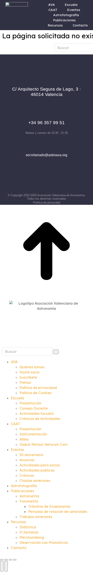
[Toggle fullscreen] (10, 559)
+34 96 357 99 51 (46, 122)
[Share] (6, 559)
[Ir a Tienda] (46, 252)
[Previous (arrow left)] (1, 566)
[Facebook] (27, 180)
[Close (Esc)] (1, 559)
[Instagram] (40, 180)
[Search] (56, 352)
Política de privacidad (46, 202)
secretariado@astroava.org (46, 155)
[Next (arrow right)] (6, 566)
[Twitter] (53, 180)
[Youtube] (65, 180)
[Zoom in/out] (14, 559)
